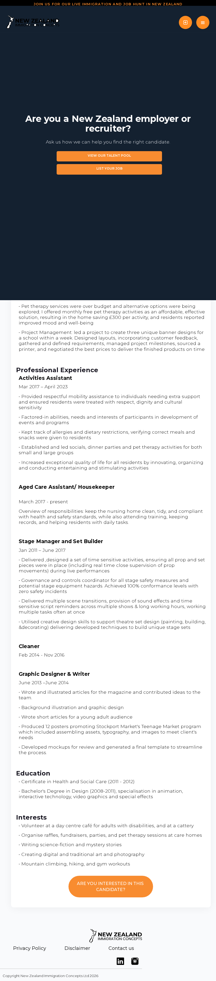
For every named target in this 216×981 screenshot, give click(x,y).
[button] (202, 22)
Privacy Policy (29, 948)
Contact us (121, 948)
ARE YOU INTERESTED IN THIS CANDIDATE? (111, 886)
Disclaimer (77, 948)
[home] (33, 22)
